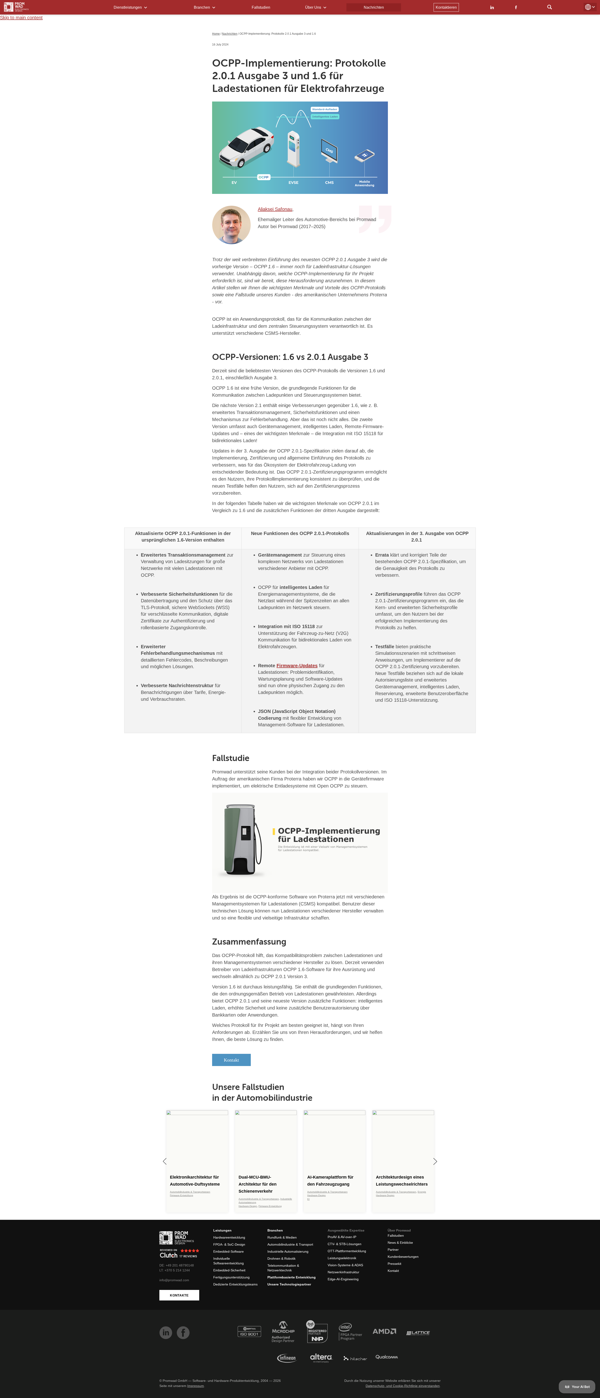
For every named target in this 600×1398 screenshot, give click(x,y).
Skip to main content (21, 17)
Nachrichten (374, 7)
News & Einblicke (400, 1242)
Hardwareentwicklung (229, 1237)
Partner (393, 1249)
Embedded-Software (228, 1251)
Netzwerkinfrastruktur (343, 1272)
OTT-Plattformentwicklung (347, 1251)
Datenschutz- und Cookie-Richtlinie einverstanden (403, 1386)
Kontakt (231, 1060)
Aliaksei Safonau (275, 209)
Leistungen (222, 1230)
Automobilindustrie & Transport (290, 1244)
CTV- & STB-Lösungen (344, 1244)
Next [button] (435, 1161)
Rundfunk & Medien (282, 1237)
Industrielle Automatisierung (287, 1251)
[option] (197, 1161)
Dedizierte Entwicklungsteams (235, 1284)
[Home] (16, 7)
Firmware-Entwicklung (181, 1195)
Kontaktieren (446, 7)
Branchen (202, 7)
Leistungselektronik (342, 1258)
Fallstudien (261, 7)
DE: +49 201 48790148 (176, 1265)
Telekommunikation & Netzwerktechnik (283, 1268)
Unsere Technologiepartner (289, 1284)
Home (216, 33)
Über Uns (313, 7)
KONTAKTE (179, 1295)
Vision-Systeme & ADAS (345, 1265)
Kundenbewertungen (403, 1257)
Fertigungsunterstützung (231, 1277)
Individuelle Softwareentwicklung (228, 1261)
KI (308, 1199)
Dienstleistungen (128, 7)
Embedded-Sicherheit (229, 1270)
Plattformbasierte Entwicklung (291, 1277)
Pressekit (394, 1264)
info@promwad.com (174, 1280)
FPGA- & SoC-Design (229, 1244)
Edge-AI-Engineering (343, 1279)
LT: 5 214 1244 (174, 1270)
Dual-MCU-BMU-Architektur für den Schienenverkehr (258, 1184)
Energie (422, 1192)
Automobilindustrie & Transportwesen (190, 1192)
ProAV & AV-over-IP (342, 1237)
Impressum (195, 1386)
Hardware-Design (248, 1206)
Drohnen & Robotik (281, 1258)
